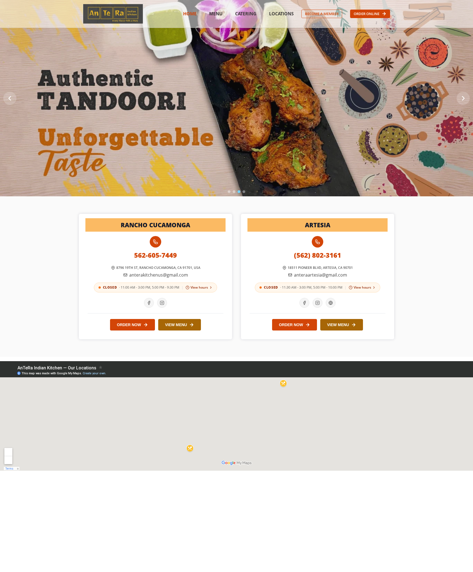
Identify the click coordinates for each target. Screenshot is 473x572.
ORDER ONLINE (366, 13)
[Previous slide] (9, 98)
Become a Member (322, 13)
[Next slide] (463, 98)
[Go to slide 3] (239, 191)
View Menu (176, 325)
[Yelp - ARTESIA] (331, 303)
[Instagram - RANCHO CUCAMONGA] (162, 303)
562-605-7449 (155, 255)
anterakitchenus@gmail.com (158, 275)
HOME (190, 14)
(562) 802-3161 (317, 255)
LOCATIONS (281, 14)
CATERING (245, 14)
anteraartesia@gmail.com (320, 275)
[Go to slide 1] (229, 191)
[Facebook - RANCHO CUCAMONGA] (149, 303)
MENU (216, 14)
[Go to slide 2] (234, 191)
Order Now (129, 325)
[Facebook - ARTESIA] (304, 303)
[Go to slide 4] (244, 191)
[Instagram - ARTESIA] (317, 303)
